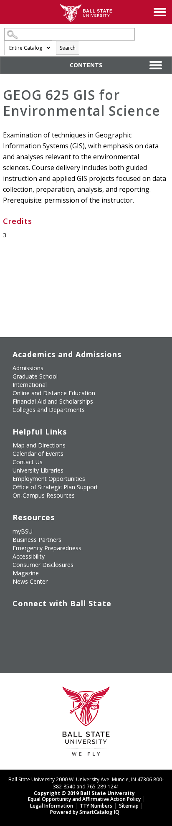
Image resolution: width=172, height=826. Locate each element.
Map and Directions (39, 445)
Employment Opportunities (49, 479)
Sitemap (129, 805)
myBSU (23, 531)
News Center (30, 581)
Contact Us (28, 462)
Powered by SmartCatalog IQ (84, 812)
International (30, 385)
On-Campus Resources (44, 495)
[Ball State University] (86, 723)
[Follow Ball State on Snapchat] (38, 640)
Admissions (28, 368)
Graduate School (35, 376)
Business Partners (37, 540)
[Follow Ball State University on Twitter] (38, 620)
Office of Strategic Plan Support (55, 487)
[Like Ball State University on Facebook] (19, 620)
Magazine (26, 573)
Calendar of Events (38, 453)
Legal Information (51, 805)
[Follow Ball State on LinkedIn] (19, 640)
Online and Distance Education (54, 393)
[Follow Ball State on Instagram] (76, 620)
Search (68, 47)
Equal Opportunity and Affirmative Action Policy (84, 799)
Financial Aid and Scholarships (53, 401)
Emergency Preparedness (47, 548)
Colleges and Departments (49, 410)
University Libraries (38, 470)
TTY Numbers (96, 805)
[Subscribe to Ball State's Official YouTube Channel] (57, 620)
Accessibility (29, 556)
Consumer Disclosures (43, 565)
